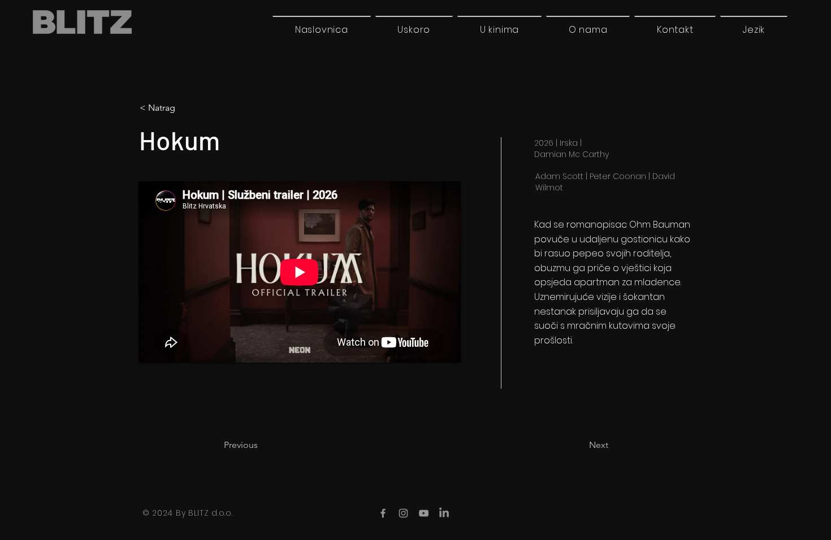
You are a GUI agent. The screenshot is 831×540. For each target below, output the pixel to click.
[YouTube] (424, 513)
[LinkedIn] (444, 513)
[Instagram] (403, 513)
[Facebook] (383, 513)
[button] (753, 29)
